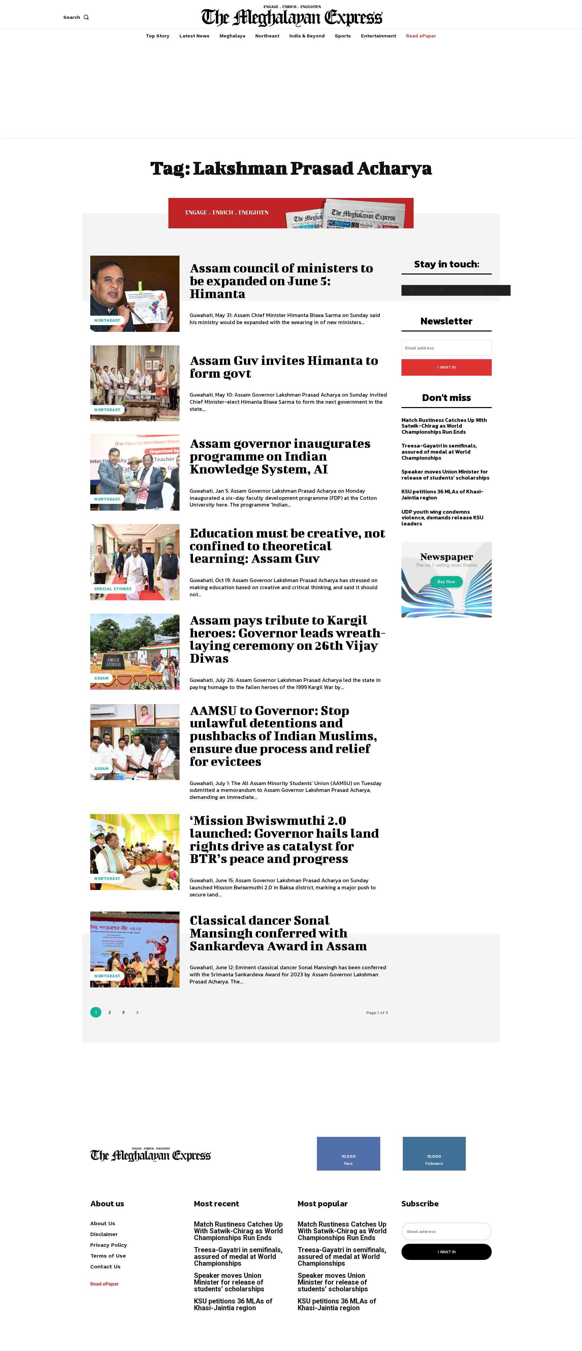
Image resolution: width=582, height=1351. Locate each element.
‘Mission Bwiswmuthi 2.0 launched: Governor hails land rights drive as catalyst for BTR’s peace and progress (284, 839)
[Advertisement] (291, 90)
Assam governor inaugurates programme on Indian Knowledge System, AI (280, 456)
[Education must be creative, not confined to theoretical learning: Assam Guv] (135, 562)
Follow (434, 1139)
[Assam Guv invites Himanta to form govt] (135, 383)
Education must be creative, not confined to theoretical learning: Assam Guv (287, 545)
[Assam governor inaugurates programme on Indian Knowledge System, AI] (135, 473)
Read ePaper (104, 1284)
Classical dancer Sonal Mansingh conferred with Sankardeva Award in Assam (278, 933)
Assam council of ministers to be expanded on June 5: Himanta (281, 280)
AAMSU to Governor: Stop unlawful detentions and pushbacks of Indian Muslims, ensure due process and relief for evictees (283, 736)
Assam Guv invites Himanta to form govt (284, 366)
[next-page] (137, 1012)
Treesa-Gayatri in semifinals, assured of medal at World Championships (439, 451)
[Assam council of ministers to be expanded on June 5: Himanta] (135, 294)
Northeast (107, 320)
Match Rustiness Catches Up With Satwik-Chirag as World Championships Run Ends (444, 426)
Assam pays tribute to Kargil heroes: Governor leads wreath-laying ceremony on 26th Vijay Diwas (288, 638)
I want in (447, 367)
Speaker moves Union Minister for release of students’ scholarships (445, 474)
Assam (101, 678)
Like (349, 1139)
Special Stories (113, 589)
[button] (77, 17)
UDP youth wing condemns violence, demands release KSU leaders (442, 517)
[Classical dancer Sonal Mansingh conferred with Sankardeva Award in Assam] (135, 949)
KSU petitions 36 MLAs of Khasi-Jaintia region (442, 494)
